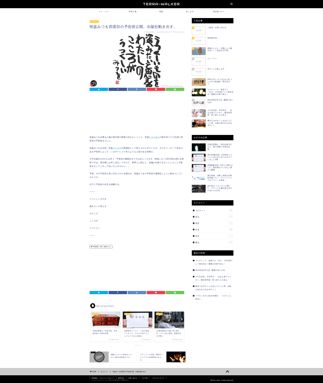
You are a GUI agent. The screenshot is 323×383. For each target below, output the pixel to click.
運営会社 (121, 378)
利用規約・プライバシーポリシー (103, 378)
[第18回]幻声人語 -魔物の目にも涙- (210, 270)
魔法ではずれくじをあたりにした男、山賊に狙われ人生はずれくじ (213, 287)
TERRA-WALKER (161, 4)
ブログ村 (145, 378)
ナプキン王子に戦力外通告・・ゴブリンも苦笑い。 (213, 297)
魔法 (213, 242)
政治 (213, 217)
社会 (213, 229)
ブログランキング (158, 378)
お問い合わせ (132, 378)
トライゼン (154, 137)
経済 (213, 236)
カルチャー (94, 21)
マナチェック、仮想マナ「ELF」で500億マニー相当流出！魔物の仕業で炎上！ (214, 262)
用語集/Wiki (219, 11)
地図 (161, 11)
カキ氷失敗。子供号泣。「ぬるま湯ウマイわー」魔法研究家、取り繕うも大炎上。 (213, 278)
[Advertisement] (137, 114)
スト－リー (104, 11)
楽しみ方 (190, 11)
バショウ (117, 148)
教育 (213, 223)
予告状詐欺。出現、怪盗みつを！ (101, 246)
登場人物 (133, 11)
